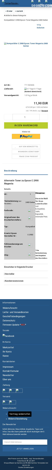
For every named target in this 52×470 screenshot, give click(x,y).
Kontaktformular (11, 371)
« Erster (9, 11)
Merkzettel (8, 347)
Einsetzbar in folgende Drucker (18, 267)
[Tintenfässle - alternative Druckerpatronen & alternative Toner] (9, 3)
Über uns (7, 379)
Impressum (8, 367)
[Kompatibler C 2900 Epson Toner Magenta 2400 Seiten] (26, 45)
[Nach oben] (44, 466)
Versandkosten (38, 459)
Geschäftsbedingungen (14, 316)
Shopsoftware (9, 463)
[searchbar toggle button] (34, 3)
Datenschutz (9, 320)
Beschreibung (10, 171)
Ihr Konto (7, 351)
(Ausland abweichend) (32, 91)
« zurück (19, 11)
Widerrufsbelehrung (17, 418)
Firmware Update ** (14, 324)
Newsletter (8, 375)
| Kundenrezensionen (13, 281)
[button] (8, 117)
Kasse (6, 356)
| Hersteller (9, 274)
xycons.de (26, 465)
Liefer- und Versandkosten (16, 312)
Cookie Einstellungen (26, 467)
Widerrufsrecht (10, 308)
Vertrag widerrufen (19, 414)
